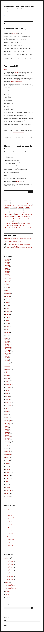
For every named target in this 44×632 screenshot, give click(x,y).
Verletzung (10, 59)
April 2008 (7, 430)
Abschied (7, 203)
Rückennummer (24, 138)
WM (29, 227)
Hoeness (7, 209)
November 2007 (8, 438)
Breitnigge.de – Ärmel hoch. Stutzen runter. (19, 6)
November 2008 (8, 420)
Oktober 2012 (7, 350)
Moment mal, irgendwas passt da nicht (18, 147)
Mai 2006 (7, 465)
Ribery (21, 138)
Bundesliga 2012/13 (9, 572)
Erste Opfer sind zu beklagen (16, 28)
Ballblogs (6, 625)
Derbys (9, 542)
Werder (13, 59)
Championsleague (22, 205)
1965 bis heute (11, 526)
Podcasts (6, 592)
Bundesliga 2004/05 (9, 560)
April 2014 (7, 323)
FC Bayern (18, 58)
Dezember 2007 (8, 436)
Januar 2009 (7, 417)
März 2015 (7, 307)
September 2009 (8, 405)
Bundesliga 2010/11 (9, 569)
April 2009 (7, 412)
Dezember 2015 (8, 293)
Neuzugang (14, 138)
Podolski (18, 138)
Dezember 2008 (8, 418)
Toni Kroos (13, 139)
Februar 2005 (7, 487)
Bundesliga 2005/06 (9, 561)
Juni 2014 (7, 320)
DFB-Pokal (7, 575)
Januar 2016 (7, 292)
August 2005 (7, 478)
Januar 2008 (7, 435)
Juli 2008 (7, 426)
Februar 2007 (7, 451)
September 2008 (8, 423)
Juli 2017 (7, 268)
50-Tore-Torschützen (11, 514)
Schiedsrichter (8, 218)
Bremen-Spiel (14, 33)
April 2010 (7, 394)
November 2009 (8, 402)
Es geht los (6, 69)
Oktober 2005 (7, 475)
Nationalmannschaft (9, 214)
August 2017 (7, 266)
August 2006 (7, 460)
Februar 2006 (7, 469)
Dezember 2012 (8, 347)
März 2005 (7, 485)
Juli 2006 (7, 462)
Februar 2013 (7, 344)
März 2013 (7, 342)
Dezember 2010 (8, 383)
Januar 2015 (7, 309)
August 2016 (7, 283)
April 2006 (7, 466)
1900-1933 (10, 521)
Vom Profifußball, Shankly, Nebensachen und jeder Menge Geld (19, 243)
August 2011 (7, 371)
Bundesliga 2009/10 (9, 567)
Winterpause (22, 227)
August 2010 (7, 389)
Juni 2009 (7, 409)
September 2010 (8, 387)
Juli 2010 (7, 390)
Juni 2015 (7, 302)
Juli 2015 (7, 301)
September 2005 (8, 476)
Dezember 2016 (8, 277)
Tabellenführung (9, 221)
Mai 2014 (7, 321)
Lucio (24, 58)
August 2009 (7, 406)
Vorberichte (15, 225)
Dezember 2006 (8, 454)
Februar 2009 (7, 415)
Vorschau (22, 225)
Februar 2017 (7, 274)
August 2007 (7, 442)
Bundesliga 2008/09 (9, 566)
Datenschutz (7, 546)
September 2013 (8, 333)
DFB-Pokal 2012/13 (9, 581)
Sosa (31, 58)
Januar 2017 (7, 275)
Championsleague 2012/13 (11, 588)
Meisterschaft (28, 212)
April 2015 (7, 305)
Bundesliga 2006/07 (9, 563)
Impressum (6, 615)
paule (5, 58)
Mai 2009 (7, 411)
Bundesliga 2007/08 (9, 564)
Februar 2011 (7, 380)
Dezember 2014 (8, 311)
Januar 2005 (7, 488)
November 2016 (8, 278)
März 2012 (7, 360)
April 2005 (7, 484)
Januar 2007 (7, 453)
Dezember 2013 (8, 329)
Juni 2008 (7, 427)
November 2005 (8, 473)
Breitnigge (28, 203)
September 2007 (8, 441)
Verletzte (23, 32)
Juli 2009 (7, 408)
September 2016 (8, 281)
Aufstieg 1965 (10, 515)
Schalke (26, 216)
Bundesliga (17, 184)
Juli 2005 (7, 479)
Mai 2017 (7, 269)
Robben (20, 216)
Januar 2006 (7, 471)
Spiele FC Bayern (11, 537)
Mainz (29, 184)
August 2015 (7, 299)
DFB (30, 205)
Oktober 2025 (7, 259)
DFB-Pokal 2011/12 (9, 579)
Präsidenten (11, 528)
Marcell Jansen (6, 138)
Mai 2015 (7, 304)
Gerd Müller (11, 533)
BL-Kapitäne (11, 530)
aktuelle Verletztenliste (12, 153)
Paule (17, 214)
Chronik (9, 520)
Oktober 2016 (7, 280)
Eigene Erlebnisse (11, 545)
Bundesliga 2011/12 (9, 570)
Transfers (8, 223)
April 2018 (7, 263)
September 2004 (8, 494)
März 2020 (7, 260)
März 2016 (7, 289)
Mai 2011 (7, 375)
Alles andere (8, 540)
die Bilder (16, 72)
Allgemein (14, 58)
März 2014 (7, 324)
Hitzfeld (23, 137)
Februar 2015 (7, 308)
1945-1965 (10, 524)
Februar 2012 (7, 362)
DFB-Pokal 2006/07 (9, 576)
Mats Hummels (18, 181)
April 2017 (7, 271)
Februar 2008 (7, 433)
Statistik (6, 508)
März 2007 (7, 450)
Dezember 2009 (8, 400)
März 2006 (7, 468)
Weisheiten (8, 227)
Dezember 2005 (8, 472)
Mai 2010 (7, 393)
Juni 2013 (7, 338)
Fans (17, 137)
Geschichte (9, 527)
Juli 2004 (7, 497)
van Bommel (22, 223)
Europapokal (7, 582)
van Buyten (6, 59)
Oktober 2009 (7, 403)
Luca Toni (28, 137)
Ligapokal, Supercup (11, 539)
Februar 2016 (7, 290)
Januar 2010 (7, 399)
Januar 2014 (7, 327)
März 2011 (7, 378)
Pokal (30, 214)
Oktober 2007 (7, 439)
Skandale (9, 511)
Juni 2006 (7, 463)
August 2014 (7, 317)
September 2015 (8, 298)
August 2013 (7, 335)
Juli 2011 (7, 372)
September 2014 (8, 315)
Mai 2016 (7, 286)
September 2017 (8, 265)
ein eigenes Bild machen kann (18, 131)
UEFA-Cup (15, 223)
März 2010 (7, 396)
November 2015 (8, 295)
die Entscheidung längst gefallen (16, 81)
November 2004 (8, 491)
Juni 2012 (7, 356)
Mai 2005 (7, 482)
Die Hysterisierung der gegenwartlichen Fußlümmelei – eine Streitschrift (20, 246)
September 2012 (8, 351)
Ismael (25, 184)
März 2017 (7, 272)
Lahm (7, 212)
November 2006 (8, 456)
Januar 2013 (7, 345)
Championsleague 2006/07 (11, 584)
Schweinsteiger (27, 58)
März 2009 (7, 414)
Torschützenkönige (11, 517)
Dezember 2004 (8, 490)
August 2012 (7, 353)
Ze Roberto (17, 139)
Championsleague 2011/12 (11, 586)
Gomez (27, 207)
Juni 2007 (7, 445)
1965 (9, 512)
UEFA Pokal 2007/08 (10, 589)
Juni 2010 (7, 391)
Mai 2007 (7, 447)
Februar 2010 (7, 397)
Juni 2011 (7, 374)
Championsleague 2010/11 (11, 585)
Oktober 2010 (7, 386)
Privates (7, 216)
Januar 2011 (7, 381)
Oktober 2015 (7, 296)
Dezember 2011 (8, 365)
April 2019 (7, 262)
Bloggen (20, 203)
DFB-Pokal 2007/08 (9, 578)
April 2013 (7, 341)
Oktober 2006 (7, 457)
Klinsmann (20, 209)
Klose (22, 58)
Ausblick (14, 203)
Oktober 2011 (7, 368)
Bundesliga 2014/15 (9, 573)
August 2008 (7, 424)
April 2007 (7, 448)
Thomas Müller (18, 221)
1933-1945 (10, 523)
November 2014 (8, 312)
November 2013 (8, 330)
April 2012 (7, 359)
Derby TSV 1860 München (13, 543)
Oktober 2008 (7, 421)
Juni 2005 (7, 481)
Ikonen (9, 531)
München (10, 138)
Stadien (9, 534)
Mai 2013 (7, 339)
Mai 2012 (7, 357)
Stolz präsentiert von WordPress (27, 628)
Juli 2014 (7, 318)
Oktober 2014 (7, 314)
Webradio (7, 595)
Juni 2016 (7, 284)
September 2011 (8, 369)
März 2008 (7, 432)
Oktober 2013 (7, 332)
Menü (6, 12)
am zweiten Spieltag (15, 79)
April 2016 (7, 287)
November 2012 (8, 348)
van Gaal (29, 223)
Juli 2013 (7, 336)
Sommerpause (6, 139)
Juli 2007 (7, 444)
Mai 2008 (7, 429)
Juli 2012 (7, 354)
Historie (5, 622)
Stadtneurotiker (8, 247)
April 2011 (7, 377)
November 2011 (8, 366)
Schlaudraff (29, 138)
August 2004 (7, 496)
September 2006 (8, 459)
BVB (14, 205)
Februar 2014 (7, 326)
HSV (14, 209)
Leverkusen (13, 212)
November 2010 (8, 384)
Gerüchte (21, 207)
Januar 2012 (7, 363)
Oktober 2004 (7, 493)
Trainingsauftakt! (11, 66)
